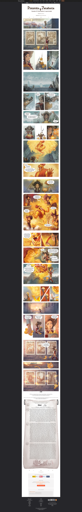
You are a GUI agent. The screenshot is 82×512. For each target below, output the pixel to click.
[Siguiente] (48, 17)
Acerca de (29, 505)
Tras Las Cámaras (41, 500)
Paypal (41, 505)
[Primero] (29, 17)
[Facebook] (51, 500)
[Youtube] (54, 500)
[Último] (52, 17)
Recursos (30, 502)
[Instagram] (53, 500)
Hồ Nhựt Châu (44, 15)
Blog (29, 504)
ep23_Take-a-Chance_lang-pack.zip (43, 482)
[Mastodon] (48, 500)
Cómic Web (29, 499)
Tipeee (41, 504)
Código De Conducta (41, 509)
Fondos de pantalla (41, 501)
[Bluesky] (50, 500)
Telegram (52, 505)
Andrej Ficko (40, 15)
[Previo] (33, 17)
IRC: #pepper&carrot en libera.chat (52, 504)
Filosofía (30, 501)
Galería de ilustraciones (29, 500)
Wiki (40, 499)
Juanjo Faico (42, 13)
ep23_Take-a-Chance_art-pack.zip (42, 481)
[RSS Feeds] (56, 500)
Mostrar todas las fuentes (41, 485)
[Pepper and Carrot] (21, 1)
